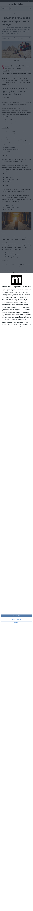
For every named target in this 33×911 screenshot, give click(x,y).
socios (13, 289)
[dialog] (16, 592)
